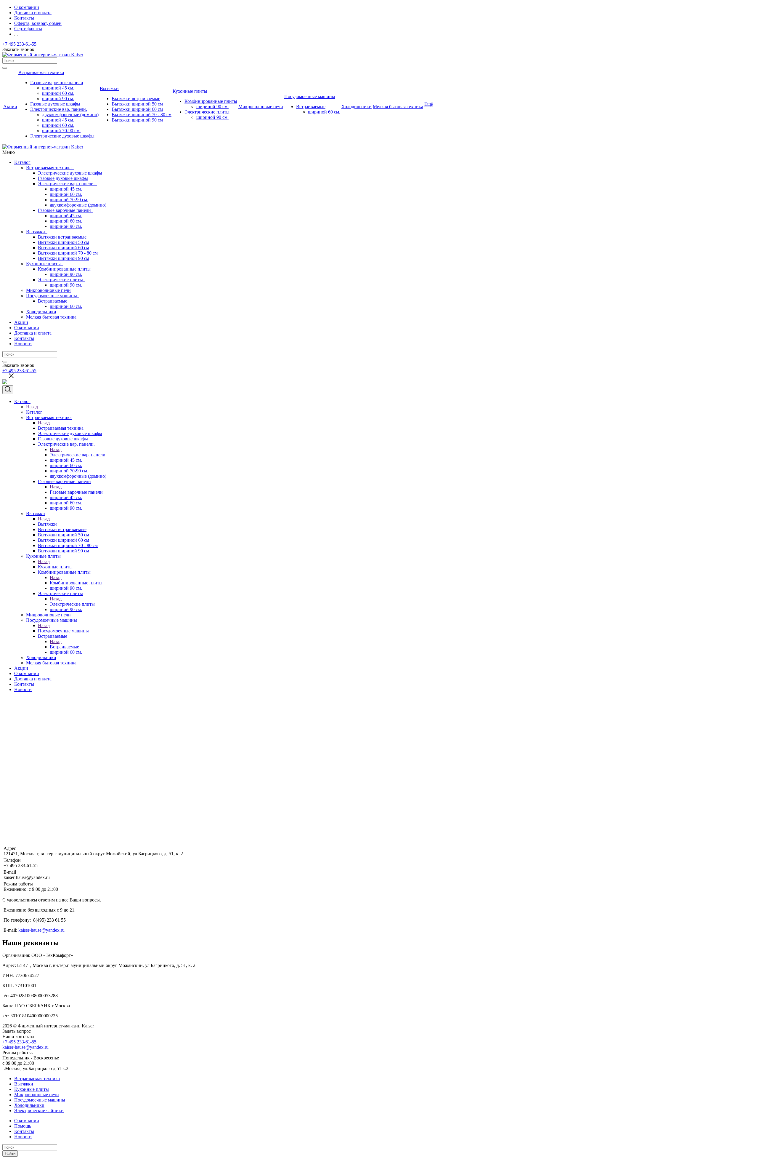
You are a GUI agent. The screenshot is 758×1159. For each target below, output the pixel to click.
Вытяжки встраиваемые (62, 236)
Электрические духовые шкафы (70, 172)
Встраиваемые (54, 300)
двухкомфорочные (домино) (78, 204)
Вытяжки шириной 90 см (63, 258)
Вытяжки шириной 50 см (63, 242)
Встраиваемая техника (50, 167)
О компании (26, 327)
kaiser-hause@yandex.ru (41, 930)
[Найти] (4, 68)
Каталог (22, 162)
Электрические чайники (39, 1110)
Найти (10, 1153)
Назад (32, 406)
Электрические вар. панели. (67, 183)
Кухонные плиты (44, 263)
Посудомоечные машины (52, 295)
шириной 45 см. (66, 188)
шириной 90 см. (66, 226)
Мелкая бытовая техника (51, 316)
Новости (23, 343)
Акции (21, 322)
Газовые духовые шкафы (63, 178)
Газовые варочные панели (65, 210)
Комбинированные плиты (65, 268)
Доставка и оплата (33, 332)
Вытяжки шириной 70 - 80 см (68, 252)
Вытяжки (36, 231)
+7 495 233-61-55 (19, 44)
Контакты (24, 338)
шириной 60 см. (66, 194)
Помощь (22, 1125)
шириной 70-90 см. (69, 199)
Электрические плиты (61, 279)
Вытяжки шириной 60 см (63, 247)
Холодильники (41, 311)
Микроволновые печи (48, 290)
